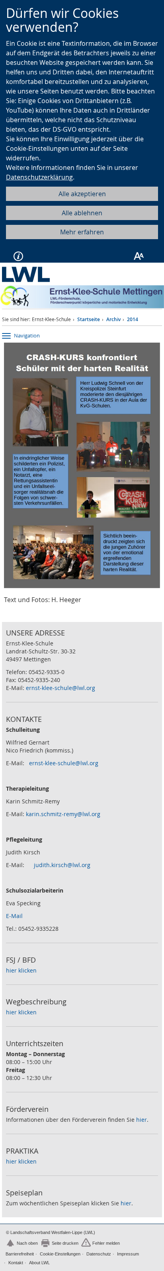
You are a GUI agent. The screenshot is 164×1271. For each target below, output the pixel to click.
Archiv (113, 319)
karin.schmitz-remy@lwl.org (63, 814)
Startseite (88, 319)
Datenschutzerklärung (39, 177)
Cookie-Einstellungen (60, 1254)
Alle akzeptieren (82, 193)
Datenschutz (98, 1254)
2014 (132, 319)
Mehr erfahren (82, 232)
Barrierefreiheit (20, 1254)
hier (141, 1119)
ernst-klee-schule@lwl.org (60, 688)
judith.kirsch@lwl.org (62, 865)
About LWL (39, 1262)
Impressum (128, 1254)
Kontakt (15, 1262)
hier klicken (21, 970)
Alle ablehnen (82, 213)
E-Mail (14, 916)
